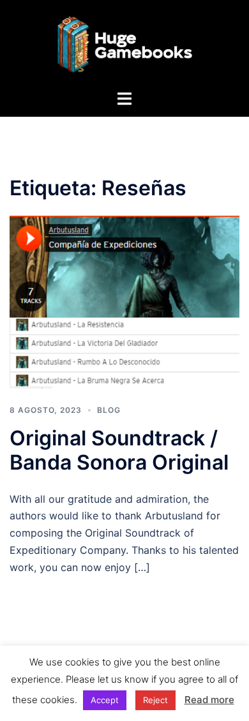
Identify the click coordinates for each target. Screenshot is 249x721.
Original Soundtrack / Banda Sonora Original (119, 450)
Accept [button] (105, 700)
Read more (209, 700)
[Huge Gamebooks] (124, 43)
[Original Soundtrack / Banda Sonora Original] (124, 301)
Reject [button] (155, 700)
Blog (109, 410)
